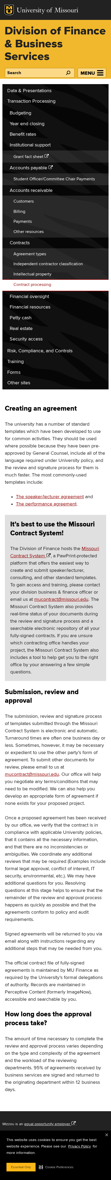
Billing (19, 211)
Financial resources (30, 307)
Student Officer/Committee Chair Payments (54, 179)
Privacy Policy (79, 1146)
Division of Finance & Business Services (55, 44)
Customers (23, 201)
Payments (22, 221)
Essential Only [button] (21, 1167)
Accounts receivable (31, 190)
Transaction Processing (31, 101)
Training (15, 361)
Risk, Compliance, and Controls (39, 351)
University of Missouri (47, 11)
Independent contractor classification (48, 264)
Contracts (20, 243)
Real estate (21, 328)
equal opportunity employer (47, 1124)
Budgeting (20, 113)
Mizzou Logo (9, 10)
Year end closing (27, 124)
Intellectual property (32, 274)
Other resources (28, 231)
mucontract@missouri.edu (61, 599)
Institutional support (30, 145)
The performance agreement (46, 504)
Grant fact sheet (28, 156)
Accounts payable (28, 168)
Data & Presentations (29, 91)
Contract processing (32, 284)
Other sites (18, 383)
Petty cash (21, 318)
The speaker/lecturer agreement (50, 497)
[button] (56, 1167)
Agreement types (29, 254)
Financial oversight (29, 296)
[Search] (68, 73)
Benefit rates (23, 134)
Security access (26, 339)
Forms (13, 372)
